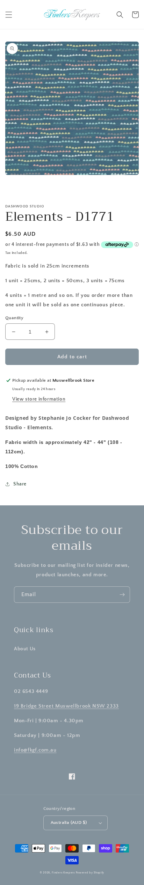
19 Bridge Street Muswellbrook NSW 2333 (66, 706)
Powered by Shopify (90, 872)
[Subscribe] (122, 594)
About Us (25, 649)
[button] (8, 14)
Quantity (14, 317)
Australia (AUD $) (69, 822)
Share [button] (20, 484)
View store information (38, 399)
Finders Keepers (63, 872)
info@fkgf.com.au (35, 750)
